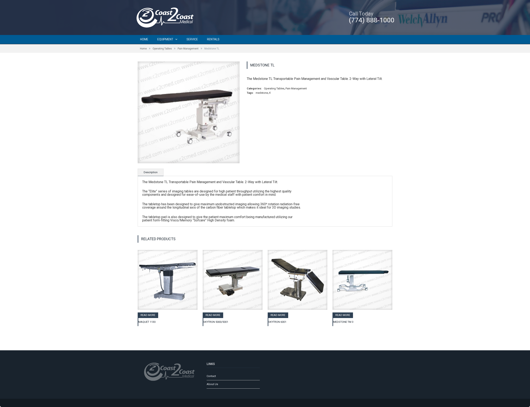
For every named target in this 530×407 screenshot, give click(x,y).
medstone (262, 92)
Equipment (165, 39)
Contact (211, 376)
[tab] (151, 172)
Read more (148, 315)
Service (192, 39)
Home (144, 39)
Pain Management (188, 48)
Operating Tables (162, 48)
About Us (212, 384)
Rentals (213, 39)
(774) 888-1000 (371, 20)
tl (270, 92)
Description (151, 172)
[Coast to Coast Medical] (167, 16)
